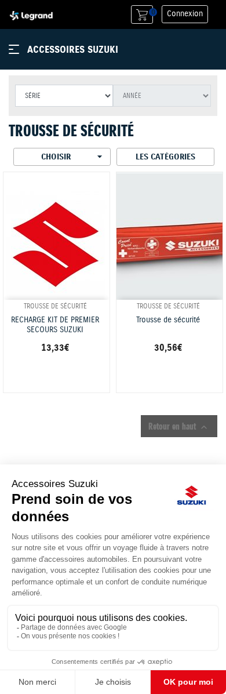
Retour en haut (179, 426)
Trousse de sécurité (168, 320)
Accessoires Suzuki (72, 49)
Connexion (185, 14)
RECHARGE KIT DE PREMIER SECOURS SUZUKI (55, 325)
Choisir (73, 156)
